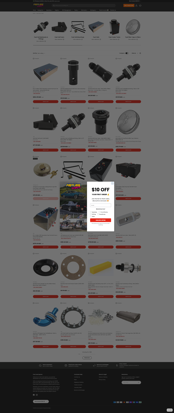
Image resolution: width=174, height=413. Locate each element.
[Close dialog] (112, 183)
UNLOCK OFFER (100, 220)
